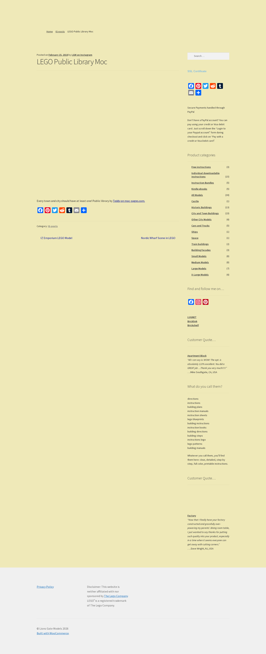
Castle (195, 201)
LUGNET (192, 317)
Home (39, 20)
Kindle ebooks (199, 189)
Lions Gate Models (58, 6)
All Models (197, 195)
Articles (66, 20)
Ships (194, 231)
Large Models (198, 268)
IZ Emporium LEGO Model (56, 238)
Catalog (52, 20)
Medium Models (200, 262)
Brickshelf (193, 325)
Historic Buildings (201, 207)
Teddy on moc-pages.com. (129, 201)
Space (194, 238)
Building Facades (201, 250)
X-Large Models (200, 274)
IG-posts (60, 31)
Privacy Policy (45, 587)
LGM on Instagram (82, 54)
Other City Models (201, 219)
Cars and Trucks (200, 225)
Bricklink (192, 321)
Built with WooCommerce (53, 633)
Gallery (129, 20)
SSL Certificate (196, 71)
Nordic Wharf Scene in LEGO (158, 238)
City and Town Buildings (205, 213)
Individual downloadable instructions (205, 175)
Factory (191, 515)
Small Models (198, 256)
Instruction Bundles (202, 182)
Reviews (96, 20)
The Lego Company (116, 596)
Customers (111, 20)
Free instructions (201, 167)
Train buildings (200, 244)
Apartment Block (196, 355)
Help (81, 20)
